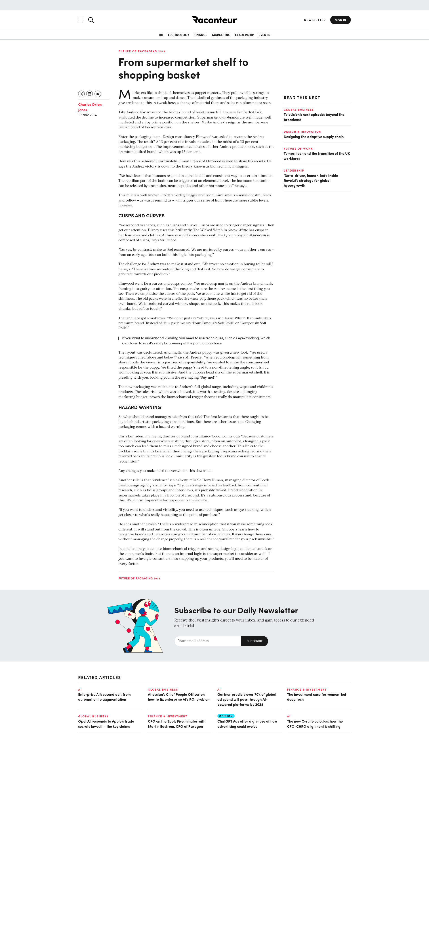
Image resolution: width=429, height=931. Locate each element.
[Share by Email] (98, 94)
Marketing (221, 34)
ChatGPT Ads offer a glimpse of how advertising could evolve (247, 723)
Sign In (340, 20)
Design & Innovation (302, 131)
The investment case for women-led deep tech (316, 697)
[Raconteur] (214, 19)
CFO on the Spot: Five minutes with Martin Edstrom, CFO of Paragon (176, 723)
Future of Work (298, 148)
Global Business (299, 109)
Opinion (226, 716)
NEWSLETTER (315, 20)
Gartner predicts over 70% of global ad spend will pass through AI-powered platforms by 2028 (246, 699)
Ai (80, 689)
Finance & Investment (307, 689)
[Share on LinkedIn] (89, 94)
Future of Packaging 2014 (142, 51)
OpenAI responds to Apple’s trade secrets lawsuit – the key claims (106, 723)
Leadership (244, 34)
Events (264, 34)
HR (161, 34)
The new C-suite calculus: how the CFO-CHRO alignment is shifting (315, 723)
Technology (178, 34)
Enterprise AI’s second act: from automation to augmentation (104, 697)
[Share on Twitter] (81, 94)
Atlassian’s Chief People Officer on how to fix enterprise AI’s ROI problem (179, 697)
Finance (200, 34)
